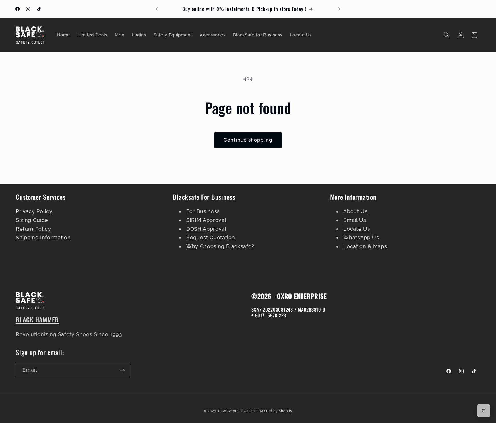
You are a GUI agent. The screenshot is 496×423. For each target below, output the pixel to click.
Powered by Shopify (274, 411)
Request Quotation (210, 237)
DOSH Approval (206, 229)
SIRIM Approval (206, 220)
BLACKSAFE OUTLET (236, 411)
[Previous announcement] (156, 9)
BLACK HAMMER (37, 319)
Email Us (354, 220)
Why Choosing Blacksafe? (220, 246)
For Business (203, 211)
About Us (355, 211)
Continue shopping (248, 140)
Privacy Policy (34, 211)
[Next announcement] (339, 9)
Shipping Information (43, 237)
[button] (447, 35)
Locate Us (356, 229)
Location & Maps (365, 246)
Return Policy (33, 229)
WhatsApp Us (361, 237)
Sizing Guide (32, 220)
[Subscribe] (122, 370)
